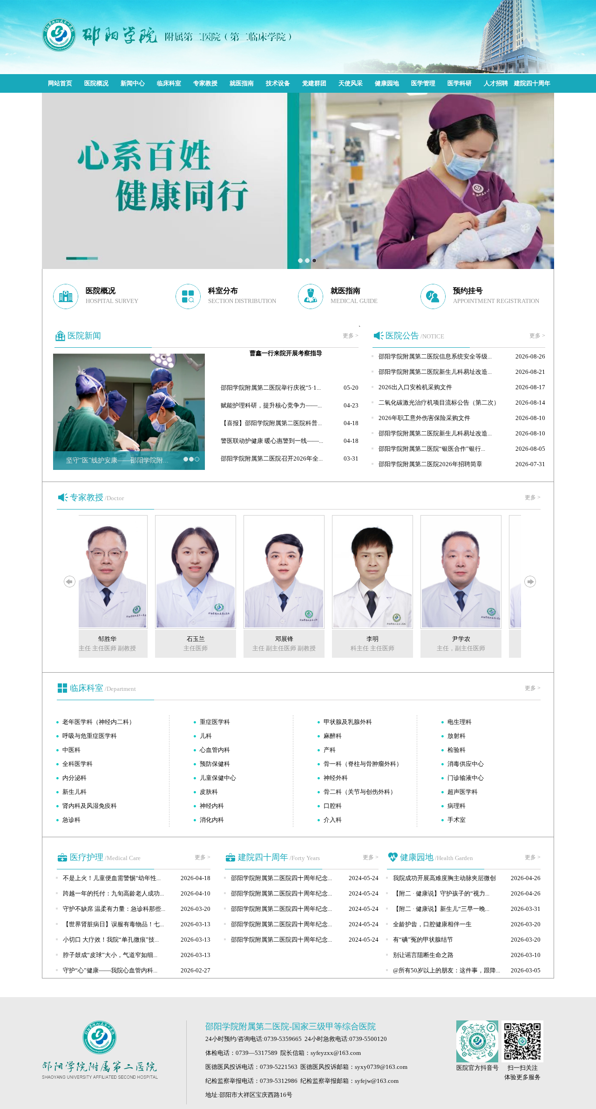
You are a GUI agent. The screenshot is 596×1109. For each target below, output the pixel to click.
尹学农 (449, 638)
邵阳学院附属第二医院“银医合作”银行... (432, 448)
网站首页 (60, 83)
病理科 (456, 805)
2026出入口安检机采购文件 (415, 387)
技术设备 (278, 83)
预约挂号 (468, 291)
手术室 (456, 819)
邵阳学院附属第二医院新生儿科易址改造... (435, 371)
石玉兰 (184, 638)
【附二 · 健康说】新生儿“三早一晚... (441, 908)
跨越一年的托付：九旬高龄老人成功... (113, 893)
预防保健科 (215, 763)
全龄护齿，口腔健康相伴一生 (432, 924)
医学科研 (459, 83)
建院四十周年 (532, 83)
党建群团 (314, 83)
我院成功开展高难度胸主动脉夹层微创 (444, 878)
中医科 (71, 749)
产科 (330, 749)
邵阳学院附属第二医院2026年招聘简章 (430, 464)
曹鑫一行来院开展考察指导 (286, 353)
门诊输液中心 (465, 777)
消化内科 (212, 819)
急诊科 (71, 819)
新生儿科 (74, 791)
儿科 (206, 735)
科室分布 (223, 291)
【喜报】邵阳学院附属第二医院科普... (271, 423)
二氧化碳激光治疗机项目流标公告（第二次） (439, 402)
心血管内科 (215, 749)
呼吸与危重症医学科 (89, 735)
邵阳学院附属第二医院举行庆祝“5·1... (271, 387)
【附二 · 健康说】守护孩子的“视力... (441, 893)
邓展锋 (273, 638)
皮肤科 (209, 791)
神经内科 (212, 805)
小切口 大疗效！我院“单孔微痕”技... (111, 939)
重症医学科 (215, 721)
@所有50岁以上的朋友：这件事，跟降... (446, 970)
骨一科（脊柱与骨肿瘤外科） (363, 763)
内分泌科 (74, 777)
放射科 (456, 735)
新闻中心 (133, 83)
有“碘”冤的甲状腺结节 (423, 939)
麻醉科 (333, 735)
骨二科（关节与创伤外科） (360, 791)
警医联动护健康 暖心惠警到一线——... (272, 440)
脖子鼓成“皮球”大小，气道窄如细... (110, 954)
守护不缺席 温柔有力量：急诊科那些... (114, 908)
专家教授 (205, 83)
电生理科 (459, 721)
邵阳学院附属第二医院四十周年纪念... (281, 878)
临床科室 (169, 83)
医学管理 (423, 83)
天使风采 (351, 83)
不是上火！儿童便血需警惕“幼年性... (112, 878)
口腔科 (333, 805)
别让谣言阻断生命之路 (423, 954)
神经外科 (336, 777)
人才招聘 (496, 83)
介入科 (333, 819)
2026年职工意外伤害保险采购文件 (424, 417)
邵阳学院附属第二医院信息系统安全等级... (435, 356)
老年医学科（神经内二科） (98, 721)
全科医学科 (77, 763)
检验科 (456, 749)
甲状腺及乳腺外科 (348, 721)
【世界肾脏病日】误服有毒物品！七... (113, 924)
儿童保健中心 (218, 777)
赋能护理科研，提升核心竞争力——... (271, 405)
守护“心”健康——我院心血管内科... (110, 970)
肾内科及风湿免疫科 (89, 805)
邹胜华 (96, 638)
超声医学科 (462, 791)
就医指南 (242, 83)
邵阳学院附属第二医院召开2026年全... (272, 458)
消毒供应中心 (465, 763)
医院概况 (96, 83)
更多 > (351, 335)
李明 (361, 638)
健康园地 (387, 83)
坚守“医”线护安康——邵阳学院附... (117, 460)
